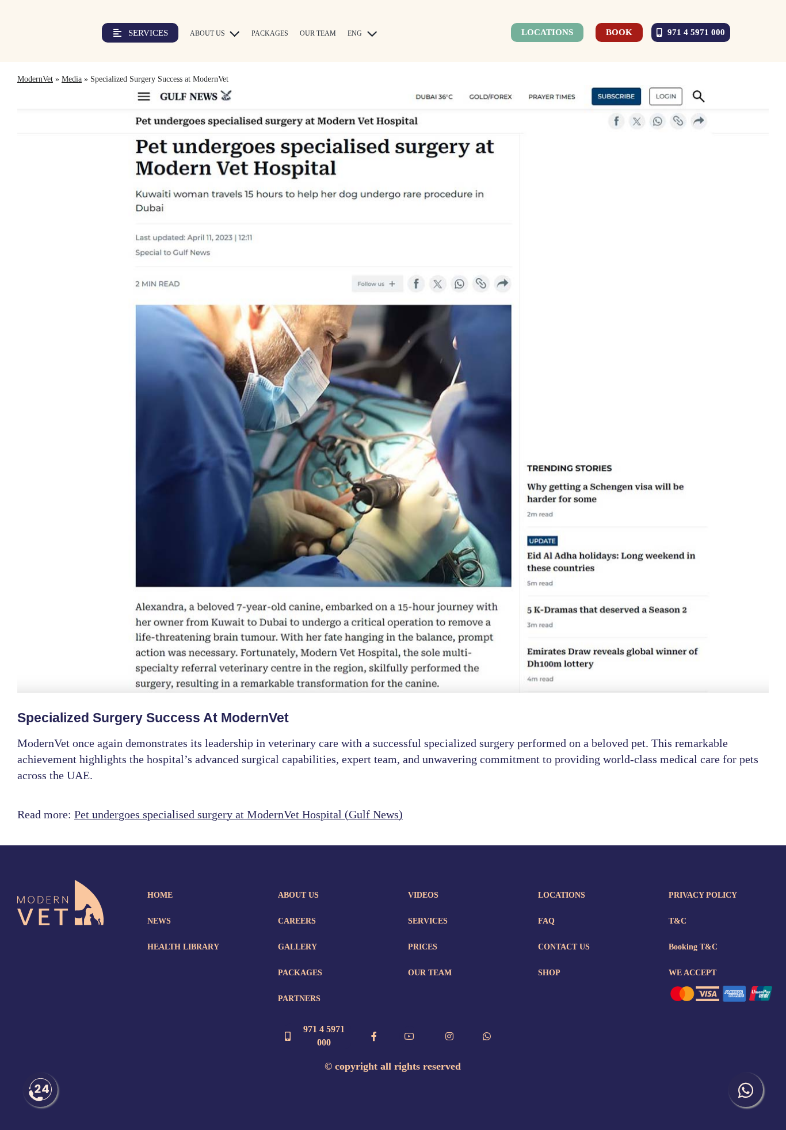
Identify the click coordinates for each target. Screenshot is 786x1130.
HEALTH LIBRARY (183, 947)
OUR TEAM (430, 972)
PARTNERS (299, 998)
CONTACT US (564, 947)
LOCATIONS (561, 895)
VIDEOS (423, 895)
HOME (160, 895)
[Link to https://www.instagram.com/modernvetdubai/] (449, 1036)
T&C (677, 921)
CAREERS (297, 921)
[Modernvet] (60, 885)
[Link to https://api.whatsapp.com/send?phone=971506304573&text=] (487, 1036)
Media (72, 79)
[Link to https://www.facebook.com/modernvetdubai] (374, 1036)
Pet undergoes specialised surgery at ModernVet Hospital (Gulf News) (238, 814)
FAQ (546, 921)
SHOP (549, 972)
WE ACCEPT (692, 972)
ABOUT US (298, 895)
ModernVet (35, 79)
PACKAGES (300, 972)
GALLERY (297, 947)
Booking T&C (693, 947)
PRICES (422, 947)
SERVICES (428, 921)
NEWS (159, 921)
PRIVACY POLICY (703, 895)
